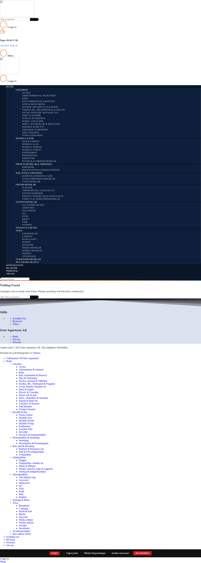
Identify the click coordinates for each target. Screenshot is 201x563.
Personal (17, 342)
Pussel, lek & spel (33, 121)
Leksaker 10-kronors (35, 129)
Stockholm (29, 256)
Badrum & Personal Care (37, 176)
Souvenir (27, 245)
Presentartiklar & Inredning (34, 164)
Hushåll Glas (30, 144)
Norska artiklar (32, 250)
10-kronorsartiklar (28, 259)
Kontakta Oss (19, 318)
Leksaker (22, 90)
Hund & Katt (29, 239)
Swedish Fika (30, 155)
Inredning (28, 167)
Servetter (28, 158)
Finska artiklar (31, 248)
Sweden (26, 253)
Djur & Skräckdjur (33, 104)
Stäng (3, 561)
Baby (25, 98)
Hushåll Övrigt (31, 150)
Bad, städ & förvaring (29, 173)
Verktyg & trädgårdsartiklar (41, 199)
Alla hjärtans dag (33, 205)
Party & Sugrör (31, 115)
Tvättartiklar (31, 181)
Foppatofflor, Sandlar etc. (38, 190)
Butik (15, 336)
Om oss (16, 339)
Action (26, 93)
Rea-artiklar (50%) (27, 262)
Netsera (36, 353)
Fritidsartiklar (26, 184)
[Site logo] (17, 16)
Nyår (25, 216)
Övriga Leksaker (32, 135)
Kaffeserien (29, 152)
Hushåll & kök (25, 138)
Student (27, 225)
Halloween (29, 210)
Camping (27, 236)
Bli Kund (17, 321)
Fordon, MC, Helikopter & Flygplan (43, 110)
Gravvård (28, 208)
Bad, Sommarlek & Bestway (38, 101)
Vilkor (16, 324)
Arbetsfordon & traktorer (39, 95)
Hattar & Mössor (32, 193)
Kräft (25, 219)
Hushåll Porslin (32, 147)
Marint (26, 242)
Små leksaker (30, 132)
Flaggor (27, 187)
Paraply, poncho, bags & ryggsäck (42, 196)
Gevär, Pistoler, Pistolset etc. (41, 112)
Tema (19, 230)
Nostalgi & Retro (26, 228)
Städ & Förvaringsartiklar (38, 179)
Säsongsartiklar (26, 202)
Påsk (25, 222)
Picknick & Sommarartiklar (39, 161)
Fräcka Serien (30, 141)
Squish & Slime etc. (33, 127)
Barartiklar (30, 233)
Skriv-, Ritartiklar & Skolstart (41, 124)
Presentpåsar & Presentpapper (40, 170)
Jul (24, 213)
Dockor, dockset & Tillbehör (40, 107)
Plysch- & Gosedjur (33, 118)
